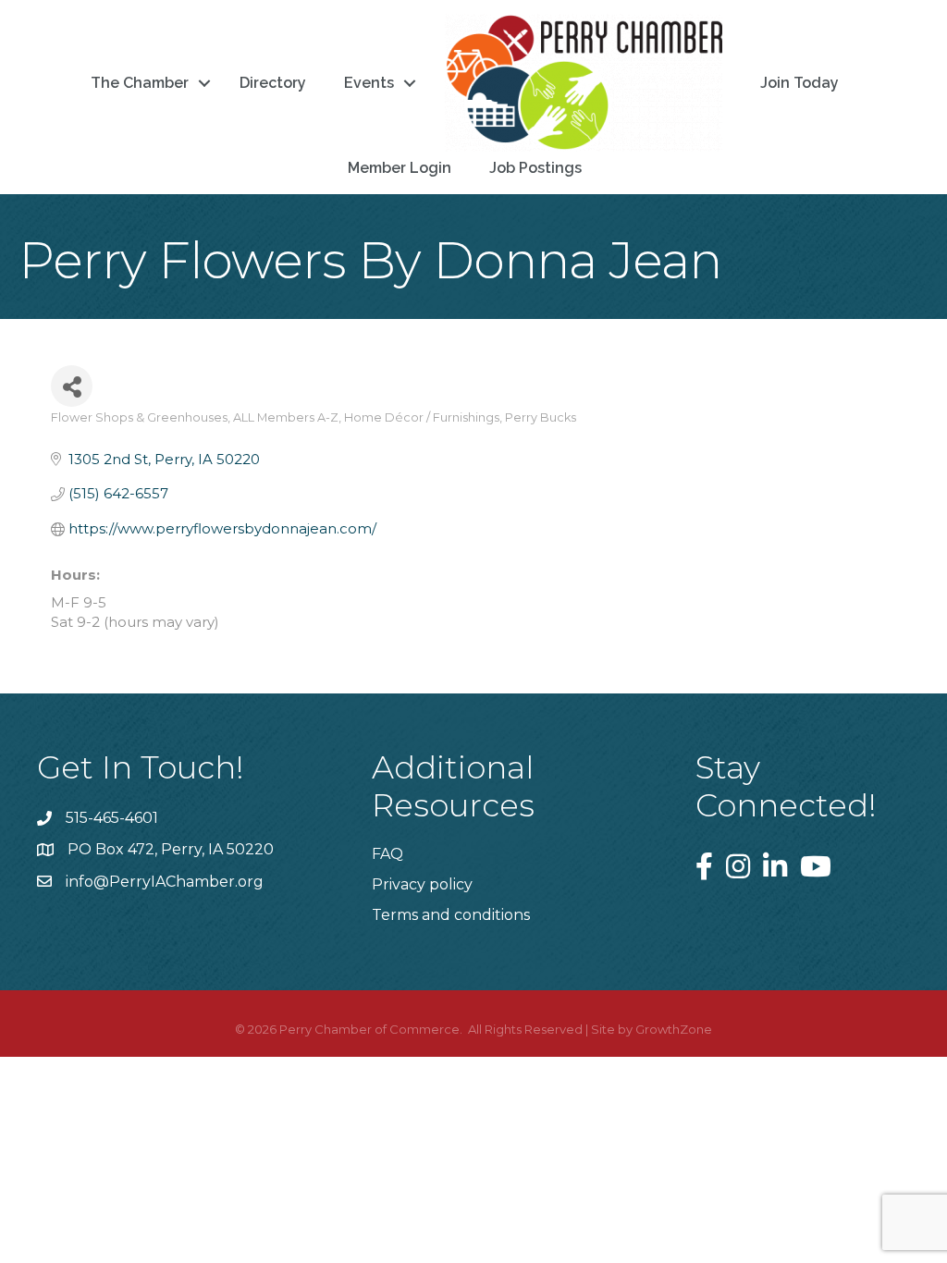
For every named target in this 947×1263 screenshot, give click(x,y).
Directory (273, 83)
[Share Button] (71, 386)
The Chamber (140, 83)
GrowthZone (673, 1029)
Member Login (399, 168)
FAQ (387, 854)
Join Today (799, 83)
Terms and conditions (451, 915)
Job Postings (535, 168)
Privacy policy (422, 884)
